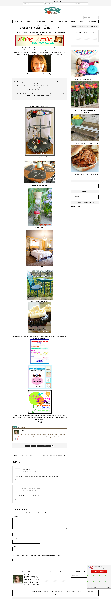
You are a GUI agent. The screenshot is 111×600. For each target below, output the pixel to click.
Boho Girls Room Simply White (85, 79)
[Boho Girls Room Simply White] (85, 63)
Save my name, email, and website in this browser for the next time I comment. (36, 555)
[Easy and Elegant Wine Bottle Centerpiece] (85, 94)
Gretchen (24, 469)
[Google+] (18, 437)
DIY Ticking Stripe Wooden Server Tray (85, 143)
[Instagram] (15, 439)
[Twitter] (14, 437)
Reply (16, 480)
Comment (15, 516)
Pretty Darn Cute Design (67, 597)
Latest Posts (23, 427)
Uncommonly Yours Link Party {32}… (53, 455)
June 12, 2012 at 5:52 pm (28, 471)
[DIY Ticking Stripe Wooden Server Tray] (85, 127)
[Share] (50, 446)
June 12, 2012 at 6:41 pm (28, 490)
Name (14, 531)
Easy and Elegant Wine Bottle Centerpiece (85, 111)
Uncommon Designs (55, 11)
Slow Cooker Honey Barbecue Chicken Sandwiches (85, 175)
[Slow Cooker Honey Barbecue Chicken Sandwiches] (85, 158)
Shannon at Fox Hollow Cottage (30, 488)
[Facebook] (16, 437)
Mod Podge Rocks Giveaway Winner (25, 455)
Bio (15, 427)
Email (14, 539)
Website (14, 546)
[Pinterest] (17, 439)
